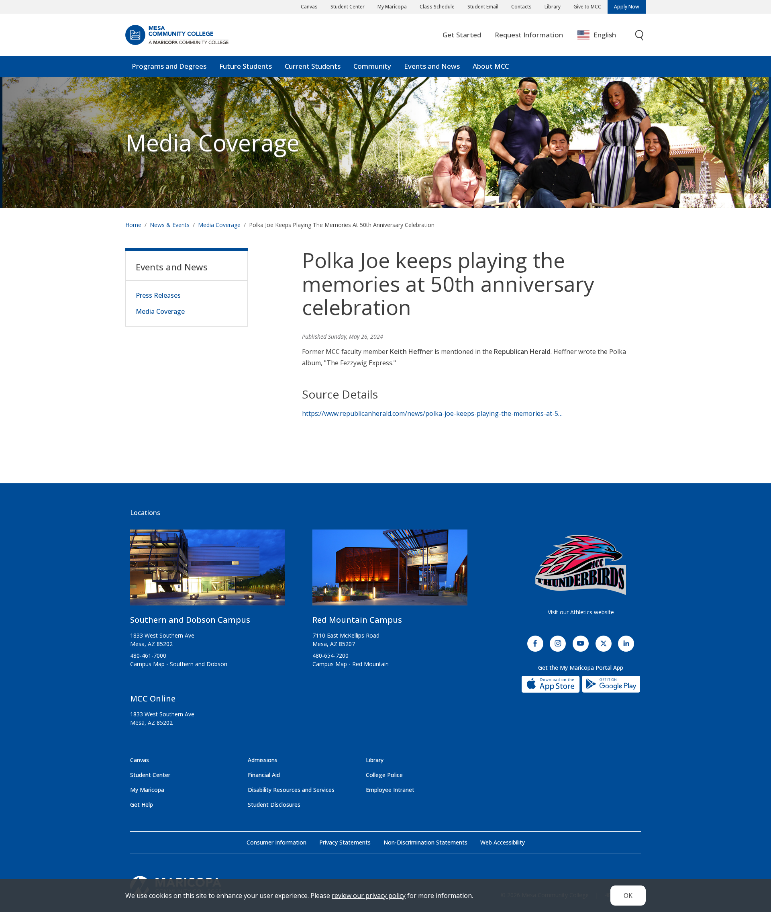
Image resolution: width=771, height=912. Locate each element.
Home (133, 225)
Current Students (313, 66)
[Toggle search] (640, 35)
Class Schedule (437, 6)
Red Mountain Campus (357, 619)
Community (372, 66)
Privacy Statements (345, 842)
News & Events (170, 225)
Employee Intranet (390, 789)
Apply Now (626, 6)
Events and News (432, 66)
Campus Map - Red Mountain (350, 664)
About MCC (491, 66)
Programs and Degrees (169, 66)
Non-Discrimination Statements (425, 842)
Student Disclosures (274, 804)
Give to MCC (587, 6)
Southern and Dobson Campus (190, 619)
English (605, 34)
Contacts (521, 6)
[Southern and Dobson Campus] (207, 571)
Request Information (529, 34)
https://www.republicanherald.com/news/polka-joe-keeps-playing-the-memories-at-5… (432, 413)
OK (628, 895)
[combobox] (602, 35)
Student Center (347, 6)
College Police (384, 775)
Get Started (462, 34)
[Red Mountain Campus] (389, 571)
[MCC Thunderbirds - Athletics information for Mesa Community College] (580, 564)
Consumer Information (276, 842)
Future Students (245, 66)
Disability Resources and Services (291, 789)
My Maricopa (392, 6)
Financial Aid (264, 775)
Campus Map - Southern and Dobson (178, 664)
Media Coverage (219, 225)
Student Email (482, 6)
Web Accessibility (502, 842)
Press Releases (158, 295)
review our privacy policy (369, 895)
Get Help (141, 804)
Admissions (262, 760)
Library (553, 6)
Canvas (309, 6)
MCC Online (152, 698)
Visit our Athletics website (581, 612)
